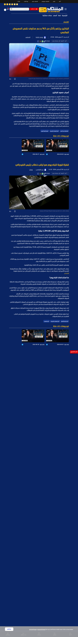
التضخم (66, 273)
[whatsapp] (42, 41)
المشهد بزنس (35, 1)
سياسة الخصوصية (41, 629)
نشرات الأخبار (41, 9)
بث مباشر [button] (33, 9)
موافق (9, 629)
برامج (54, 1)
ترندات (18, 1)
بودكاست (26, 1)
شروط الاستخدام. (32, 629)
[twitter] (40, 41)
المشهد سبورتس (45, 1)
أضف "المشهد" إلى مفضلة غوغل (59, 41)
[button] (39, 22)
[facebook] (38, 41)
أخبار (60, 1)
